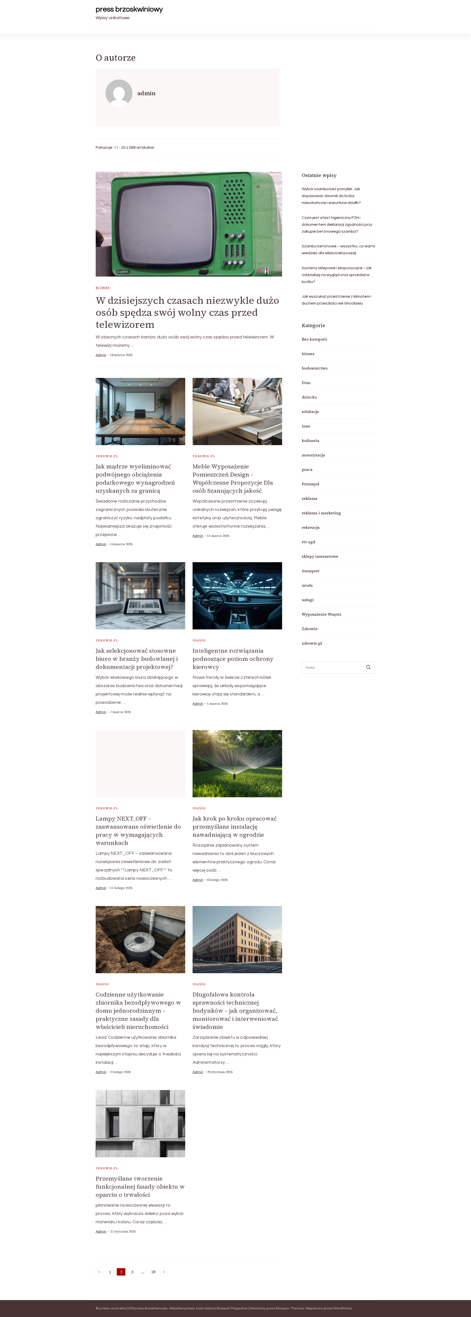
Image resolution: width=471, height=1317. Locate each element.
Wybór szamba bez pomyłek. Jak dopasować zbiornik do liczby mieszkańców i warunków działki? (331, 196)
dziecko (309, 397)
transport (310, 570)
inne (306, 426)
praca (307, 469)
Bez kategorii (314, 339)
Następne (164, 1272)
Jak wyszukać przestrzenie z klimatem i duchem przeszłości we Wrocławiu (336, 299)
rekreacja (311, 527)
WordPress (343, 1308)
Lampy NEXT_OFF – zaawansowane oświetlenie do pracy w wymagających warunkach (138, 830)
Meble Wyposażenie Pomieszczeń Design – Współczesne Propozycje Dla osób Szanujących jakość (233, 478)
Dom (306, 382)
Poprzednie (99, 1272)
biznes (103, 288)
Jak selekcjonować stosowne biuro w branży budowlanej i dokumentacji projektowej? (137, 659)
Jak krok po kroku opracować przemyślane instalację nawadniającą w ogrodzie (235, 826)
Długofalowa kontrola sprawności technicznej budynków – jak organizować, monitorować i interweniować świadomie (235, 1010)
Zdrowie (310, 628)
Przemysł (310, 484)
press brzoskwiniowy (129, 9)
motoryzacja (313, 455)
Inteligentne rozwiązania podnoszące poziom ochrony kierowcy (233, 659)
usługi (199, 640)
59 (154, 1272)
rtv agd (308, 542)
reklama (309, 498)
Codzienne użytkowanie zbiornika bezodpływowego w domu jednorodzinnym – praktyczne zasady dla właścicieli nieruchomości (138, 1010)
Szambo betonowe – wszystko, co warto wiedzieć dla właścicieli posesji (338, 249)
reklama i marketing (321, 513)
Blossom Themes (290, 1308)
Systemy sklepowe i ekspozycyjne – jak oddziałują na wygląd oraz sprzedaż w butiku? (337, 275)
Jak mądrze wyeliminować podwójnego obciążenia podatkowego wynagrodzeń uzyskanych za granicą (135, 478)
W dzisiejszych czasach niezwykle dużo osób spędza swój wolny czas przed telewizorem (187, 312)
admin (101, 355)
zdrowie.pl (107, 456)
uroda (307, 585)
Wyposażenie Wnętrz (321, 614)
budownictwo (314, 368)
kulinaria (310, 440)
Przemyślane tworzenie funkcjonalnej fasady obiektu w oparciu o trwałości (140, 1186)
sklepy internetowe (320, 556)
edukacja (310, 411)
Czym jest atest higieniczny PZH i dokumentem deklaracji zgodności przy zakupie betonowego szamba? (337, 224)
